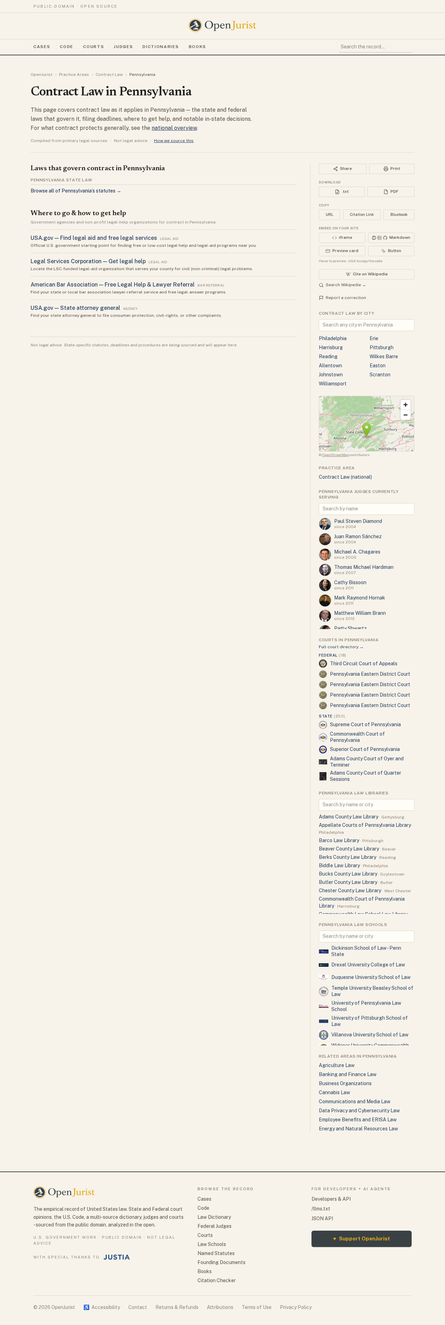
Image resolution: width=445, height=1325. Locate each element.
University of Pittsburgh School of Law (369, 1021)
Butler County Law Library (348, 882)
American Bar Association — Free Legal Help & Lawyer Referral (113, 284)
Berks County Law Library (347, 857)
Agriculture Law (337, 1065)
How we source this (174, 140)
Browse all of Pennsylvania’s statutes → (76, 191)
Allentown (330, 365)
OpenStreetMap (335, 455)
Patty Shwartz (350, 628)
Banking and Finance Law (348, 1074)
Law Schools (211, 1244)
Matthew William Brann (360, 613)
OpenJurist (41, 74)
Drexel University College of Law (368, 964)
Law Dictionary (214, 1217)
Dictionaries (161, 46)
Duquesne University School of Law (371, 977)
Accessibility (101, 1307)
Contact (137, 1307)
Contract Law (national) (345, 477)
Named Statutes (216, 1253)
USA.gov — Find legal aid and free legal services (94, 238)
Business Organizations (345, 1083)
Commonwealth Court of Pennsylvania (357, 737)
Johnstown (331, 374)
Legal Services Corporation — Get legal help (88, 261)
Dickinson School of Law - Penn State (366, 951)
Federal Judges (214, 1226)
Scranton (380, 374)
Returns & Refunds (177, 1307)
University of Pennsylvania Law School (366, 1006)
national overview (174, 128)
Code (66, 46)
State (332, 716)
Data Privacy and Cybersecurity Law (359, 1110)
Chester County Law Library (350, 890)
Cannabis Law (334, 1092)
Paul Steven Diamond (358, 521)
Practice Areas (74, 74)
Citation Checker (216, 1280)
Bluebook (398, 214)
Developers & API (331, 1199)
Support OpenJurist (361, 1238)
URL (329, 214)
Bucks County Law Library (348, 874)
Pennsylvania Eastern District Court (370, 674)
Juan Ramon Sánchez (358, 536)
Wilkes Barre (384, 356)
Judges (123, 46)
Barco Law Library (339, 840)
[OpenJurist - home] (222, 25)
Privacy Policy (296, 1307)
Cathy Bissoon (350, 582)
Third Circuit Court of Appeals (363, 663)
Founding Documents (221, 1262)
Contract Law (109, 74)
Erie (374, 338)
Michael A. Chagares (357, 552)
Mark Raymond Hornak (359, 598)
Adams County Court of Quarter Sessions (365, 776)
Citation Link (362, 214)
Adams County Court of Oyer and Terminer (367, 762)
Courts (93, 46)
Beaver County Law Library (349, 849)
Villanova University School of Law (369, 1034)
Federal (332, 655)
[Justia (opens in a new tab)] (116, 1257)
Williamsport (333, 383)
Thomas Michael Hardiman (364, 567)
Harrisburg (331, 347)
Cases (41, 46)
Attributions (220, 1307)
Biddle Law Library (339, 865)
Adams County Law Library (348, 817)
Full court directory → (341, 646)
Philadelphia (333, 338)
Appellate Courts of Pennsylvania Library (365, 825)
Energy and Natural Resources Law (358, 1128)
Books (197, 46)
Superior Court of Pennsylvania (365, 749)
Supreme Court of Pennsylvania (365, 724)
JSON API (322, 1218)
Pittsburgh (382, 347)
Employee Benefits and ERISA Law (358, 1119)
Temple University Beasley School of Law (372, 991)
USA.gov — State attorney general (75, 308)
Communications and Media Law (354, 1101)
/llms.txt (321, 1209)
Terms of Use (257, 1307)
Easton (378, 365)
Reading (328, 356)
